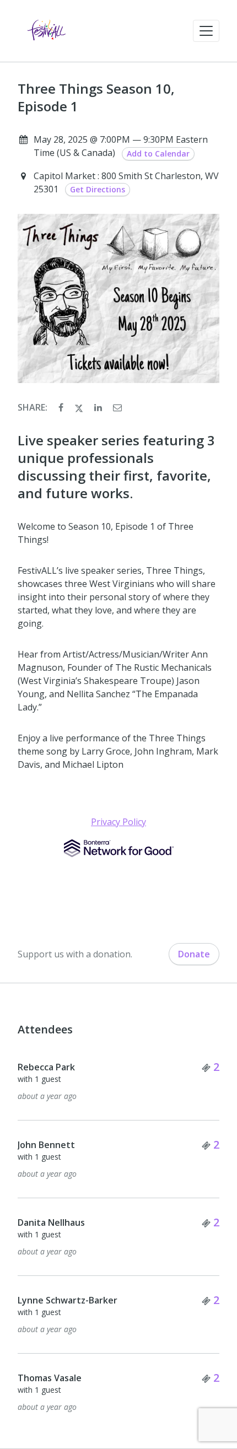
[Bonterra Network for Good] (119, 848)
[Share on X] (79, 407)
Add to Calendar (158, 153)
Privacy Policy (118, 822)
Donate (194, 954)
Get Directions (97, 189)
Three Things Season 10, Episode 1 (96, 97)
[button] (206, 31)
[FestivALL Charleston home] (47, 31)
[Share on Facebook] (62, 407)
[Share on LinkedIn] (99, 407)
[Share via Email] (117, 407)
